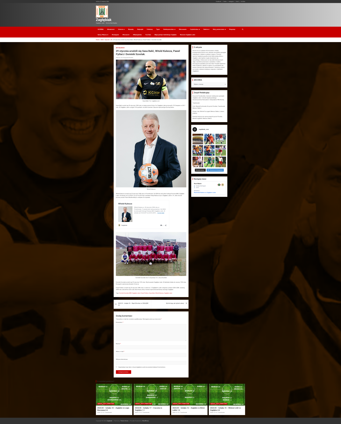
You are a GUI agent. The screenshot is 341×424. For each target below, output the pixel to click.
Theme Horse (124, 421)
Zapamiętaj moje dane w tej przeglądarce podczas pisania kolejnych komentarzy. (141, 367)
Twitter (225, 1)
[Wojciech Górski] (198, 150)
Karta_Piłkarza (102, 35)
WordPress (145, 421)
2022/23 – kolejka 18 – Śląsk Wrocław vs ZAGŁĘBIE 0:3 (133, 304)
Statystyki (140, 29)
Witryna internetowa (122, 359)
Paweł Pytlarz (144, 293)
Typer (158, 29)
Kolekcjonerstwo (168, 29)
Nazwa (118, 343)
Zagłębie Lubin (168, 293)
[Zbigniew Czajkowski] (209, 139)
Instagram (231, 1)
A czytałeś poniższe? (105, 381)
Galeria (205, 29)
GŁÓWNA (101, 29)
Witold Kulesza (159, 293)
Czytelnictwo (194, 29)
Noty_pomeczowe (218, 29)
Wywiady (131, 29)
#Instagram (115, 35)
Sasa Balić (152, 293)
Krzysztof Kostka (128, 57)
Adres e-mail (120, 351)
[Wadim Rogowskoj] (209, 150)
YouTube (243, 1)
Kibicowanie (182, 29)
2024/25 (100, 403)
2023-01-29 (119, 57)
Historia (120, 29)
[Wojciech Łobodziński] (220, 139)
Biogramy (232, 29)
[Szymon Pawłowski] (220, 150)
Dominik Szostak (124, 293)
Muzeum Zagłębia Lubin (187, 35)
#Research (125, 35)
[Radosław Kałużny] (209, 162)
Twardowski (108, 412)
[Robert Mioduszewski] (198, 162)
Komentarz (119, 322)
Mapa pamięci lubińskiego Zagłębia (165, 35)
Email (237, 1)
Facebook (218, 1)
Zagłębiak (103, 20)
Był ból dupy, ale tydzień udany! (175, 303)
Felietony (150, 29)
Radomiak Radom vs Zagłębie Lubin (205, 192)
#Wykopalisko (137, 35)
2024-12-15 (100, 412)
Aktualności (111, 29)
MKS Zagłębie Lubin (134, 293)
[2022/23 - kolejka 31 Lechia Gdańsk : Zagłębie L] (198, 139)
